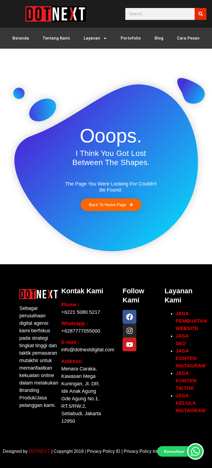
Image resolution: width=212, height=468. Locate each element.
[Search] (200, 14)
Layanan (92, 38)
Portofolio (131, 38)
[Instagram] (129, 331)
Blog (159, 38)
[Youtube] (129, 344)
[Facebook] (129, 317)
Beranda (20, 38)
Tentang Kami (56, 38)
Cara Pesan (188, 38)
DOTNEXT (39, 451)
